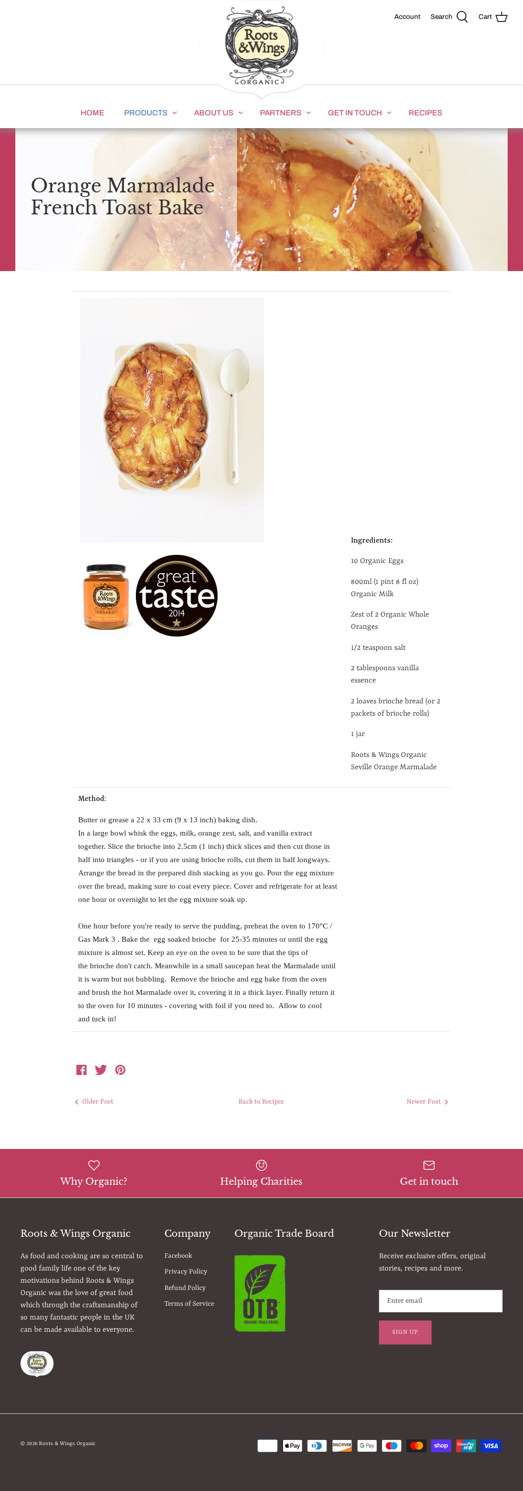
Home (92, 113)
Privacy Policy (185, 1272)
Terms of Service (189, 1304)
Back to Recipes (261, 1102)
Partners (280, 113)
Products (146, 113)
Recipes (425, 113)
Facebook (178, 1256)
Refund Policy (185, 1288)
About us (213, 113)
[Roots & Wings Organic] (261, 50)
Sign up (405, 1332)
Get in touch (355, 113)
